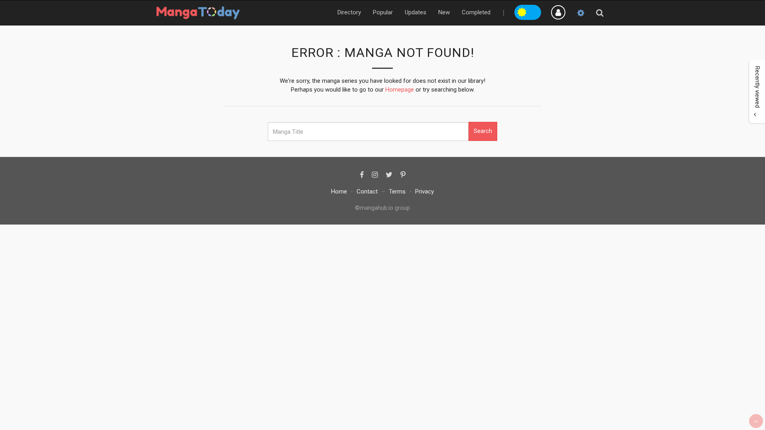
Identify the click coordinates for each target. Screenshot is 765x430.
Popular (383, 12)
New (444, 12)
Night (534, 11)
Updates (415, 12)
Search (483, 131)
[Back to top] (756, 421)
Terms (397, 191)
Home (339, 191)
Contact (367, 191)
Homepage (399, 89)
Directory (349, 12)
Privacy (424, 191)
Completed (476, 12)
